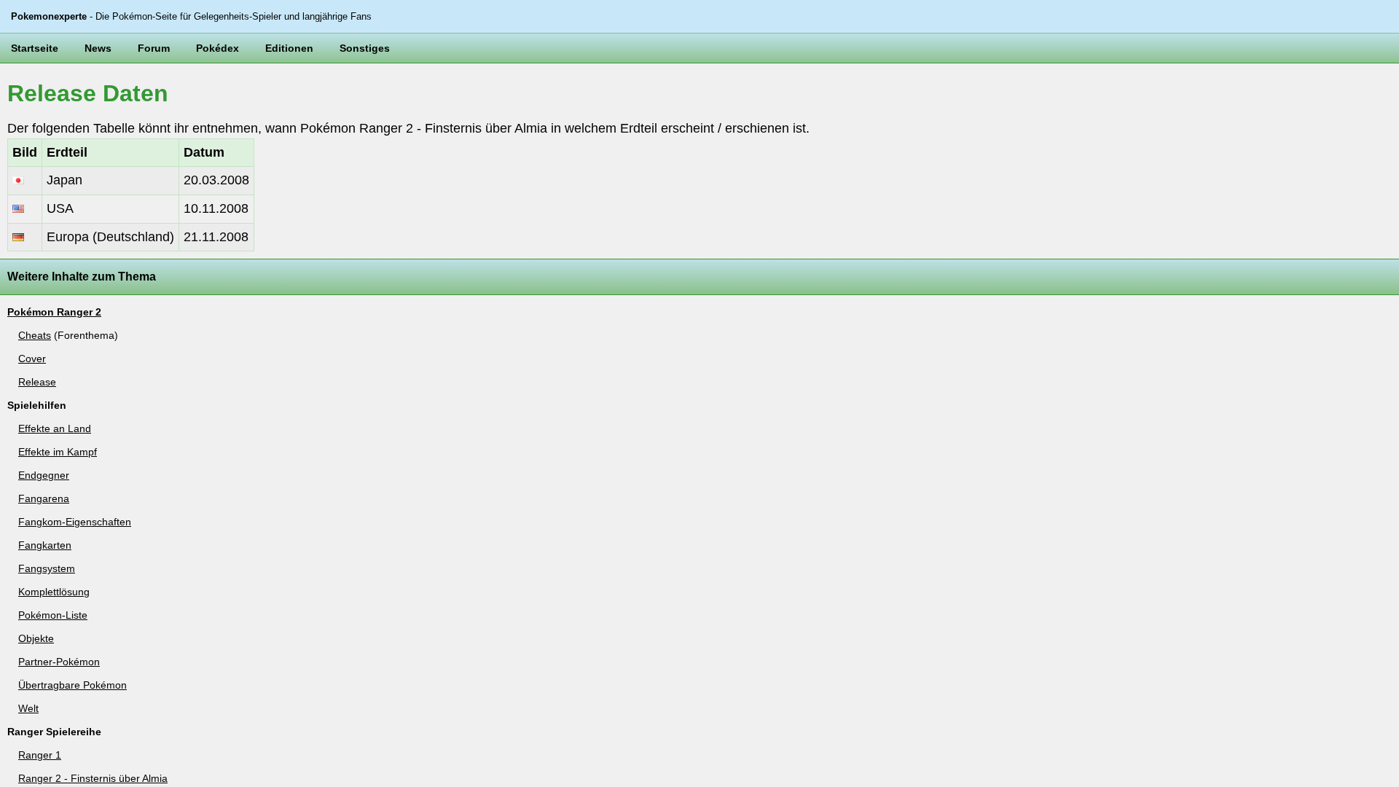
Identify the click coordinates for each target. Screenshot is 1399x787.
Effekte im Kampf (57, 452)
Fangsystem (46, 568)
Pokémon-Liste (52, 615)
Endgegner (43, 475)
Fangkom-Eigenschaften (74, 522)
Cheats (34, 335)
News (98, 48)
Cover (32, 358)
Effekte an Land (54, 428)
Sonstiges (365, 48)
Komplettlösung (54, 592)
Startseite (34, 48)
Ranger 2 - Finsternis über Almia (93, 778)
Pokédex (217, 48)
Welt (28, 708)
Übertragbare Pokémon (72, 685)
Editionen (289, 48)
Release (37, 382)
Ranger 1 (39, 755)
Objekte (36, 638)
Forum (154, 48)
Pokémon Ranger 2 (54, 312)
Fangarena (43, 498)
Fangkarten (44, 545)
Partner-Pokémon (59, 661)
